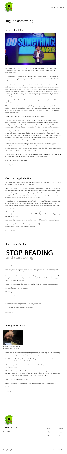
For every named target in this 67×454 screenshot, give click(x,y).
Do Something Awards (22, 68)
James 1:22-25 (42, 197)
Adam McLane (10, 428)
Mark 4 (35, 201)
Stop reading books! (15, 244)
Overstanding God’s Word (18, 178)
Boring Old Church (15, 325)
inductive (24, 201)
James (14, 182)
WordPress (61, 450)
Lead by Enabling (14, 30)
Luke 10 (32, 140)
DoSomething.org (30, 76)
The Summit (29, 133)
